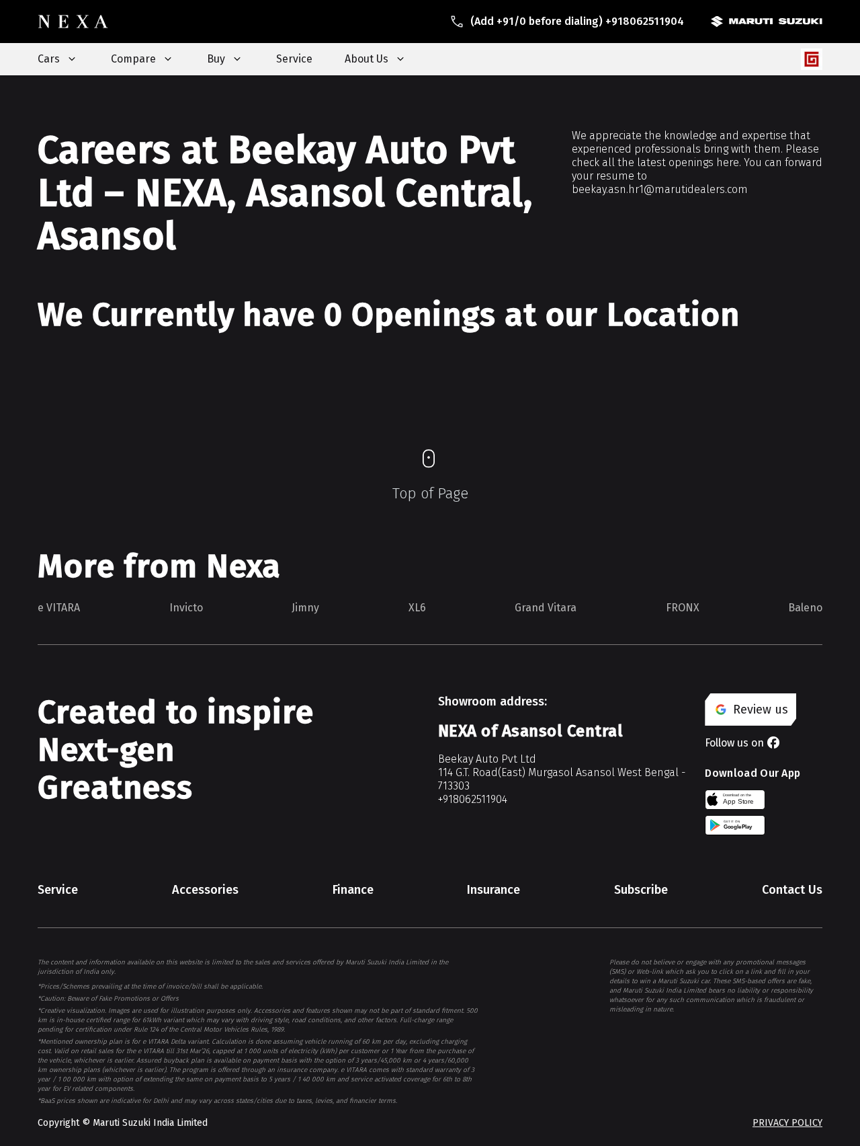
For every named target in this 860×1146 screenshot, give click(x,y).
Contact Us (792, 889)
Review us (760, 709)
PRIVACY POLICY (787, 1123)
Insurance (493, 889)
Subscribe (641, 889)
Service (294, 58)
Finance (353, 889)
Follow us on (734, 742)
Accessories (205, 889)
